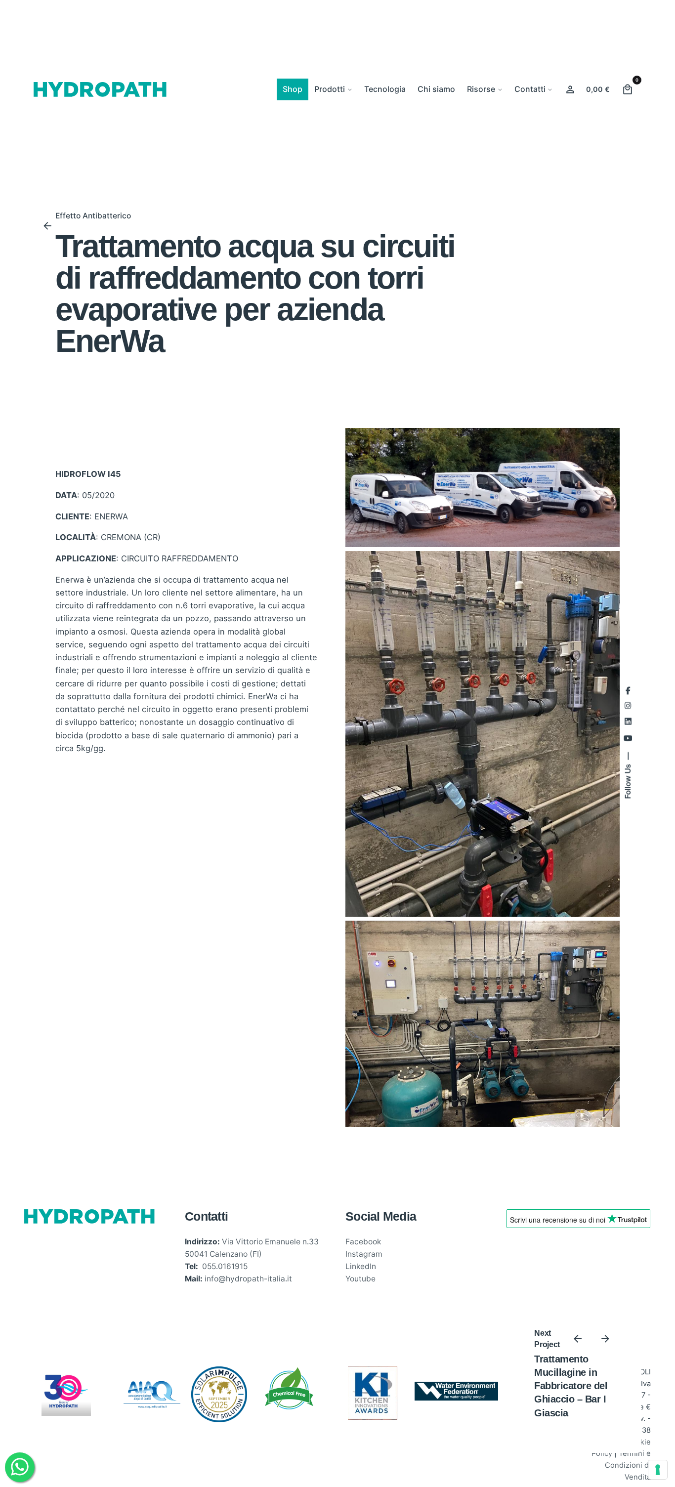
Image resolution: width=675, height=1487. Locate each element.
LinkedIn (360, 1266)
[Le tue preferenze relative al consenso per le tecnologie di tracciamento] (657, 1469)
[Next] (605, 1339)
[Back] (47, 226)
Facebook (363, 1241)
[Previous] (577, 1339)
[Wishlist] (570, 89)
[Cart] (627, 89)
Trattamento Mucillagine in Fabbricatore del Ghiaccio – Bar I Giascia (570, 1386)
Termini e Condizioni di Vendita (628, 1465)
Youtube (360, 1278)
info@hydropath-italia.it (248, 1278)
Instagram (363, 1254)
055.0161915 (225, 1266)
